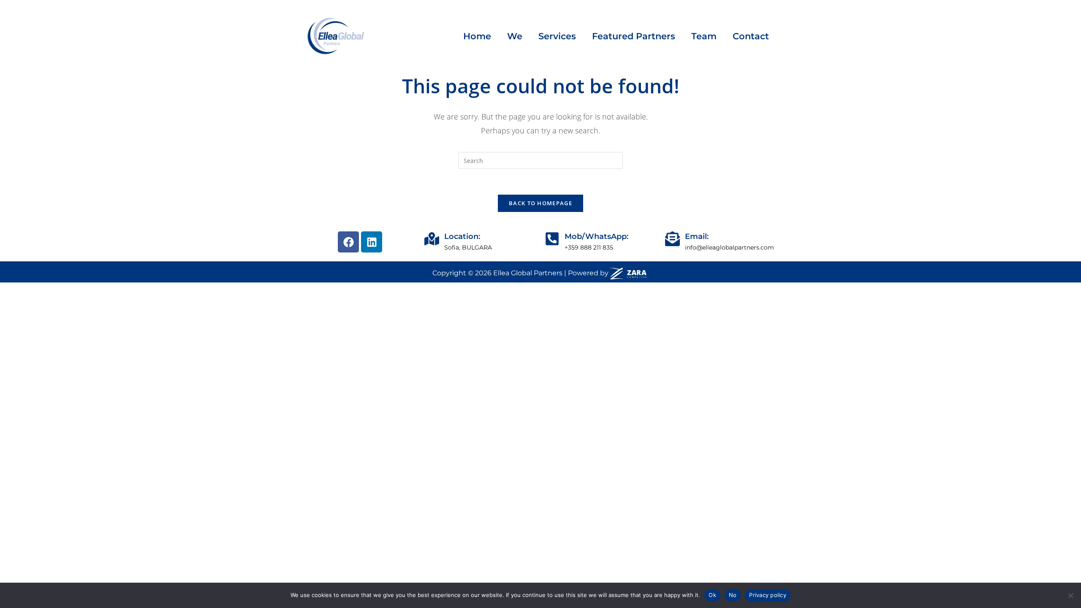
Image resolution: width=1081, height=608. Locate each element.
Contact (751, 36)
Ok (712, 595)
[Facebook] (348, 241)
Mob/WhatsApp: (596, 236)
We (514, 36)
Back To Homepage (540, 203)
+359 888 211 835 (589, 247)
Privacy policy (767, 595)
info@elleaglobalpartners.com (729, 247)
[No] (1070, 595)
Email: (697, 236)
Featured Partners (633, 36)
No (733, 595)
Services (557, 36)
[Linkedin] (371, 241)
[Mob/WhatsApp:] (552, 238)
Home (477, 36)
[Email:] (672, 238)
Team (704, 36)
